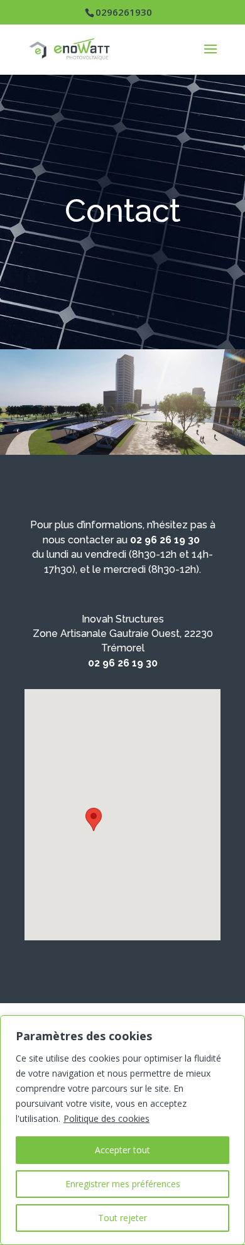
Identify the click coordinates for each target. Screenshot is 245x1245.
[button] (93, 819)
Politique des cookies (106, 1118)
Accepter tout (122, 1150)
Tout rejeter (122, 1218)
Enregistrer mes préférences (122, 1184)
